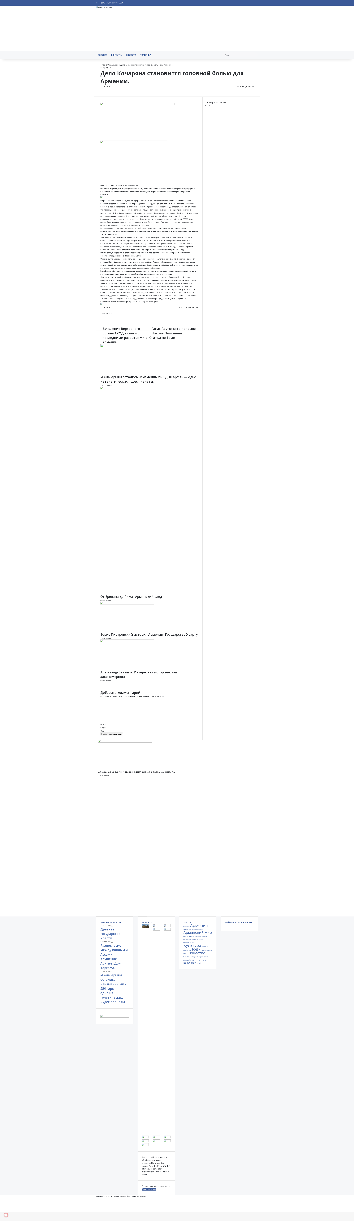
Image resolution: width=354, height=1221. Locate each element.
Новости (131, 55)
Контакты (116, 55)
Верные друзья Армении (192, 936)
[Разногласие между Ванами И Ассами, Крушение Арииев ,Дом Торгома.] (156, 926)
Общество (196, 953)
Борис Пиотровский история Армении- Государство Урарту (149, 634)
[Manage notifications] (6, 1215)
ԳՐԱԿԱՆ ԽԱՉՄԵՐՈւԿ (194, 961)
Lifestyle (186, 926)
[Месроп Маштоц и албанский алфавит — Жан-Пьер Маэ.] (167, 930)
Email (103, 728)
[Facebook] (100, 139)
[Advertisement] (177, 30)
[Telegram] (103, 139)
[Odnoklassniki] (102, 139)
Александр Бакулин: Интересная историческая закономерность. (136, 771)
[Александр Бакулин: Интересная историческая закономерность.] (127, 641)
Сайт (102, 731)
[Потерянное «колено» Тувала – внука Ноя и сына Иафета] (145, 1138)
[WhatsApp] (2, 1208)
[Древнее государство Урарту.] (145, 927)
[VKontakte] (101, 139)
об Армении (114, 65)
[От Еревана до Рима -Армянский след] (127, 389)
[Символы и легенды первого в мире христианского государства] (145, 1145)
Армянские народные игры (193, 929)
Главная (102, 55)
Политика (145, 55)
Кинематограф (188, 942)
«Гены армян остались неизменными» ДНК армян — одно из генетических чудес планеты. (148, 379)
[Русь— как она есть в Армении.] (167, 1141)
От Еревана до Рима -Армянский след (131, 596)
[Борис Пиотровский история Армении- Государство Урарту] (127, 604)
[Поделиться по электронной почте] (104, 316)
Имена (200, 939)
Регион (191, 960)
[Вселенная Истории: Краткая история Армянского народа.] (145, 1141)
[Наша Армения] (104, 7)
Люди (195, 949)
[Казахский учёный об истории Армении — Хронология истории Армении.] (156, 1141)
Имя (103, 725)
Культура (192, 945)
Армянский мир (197, 932)
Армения (199, 925)
